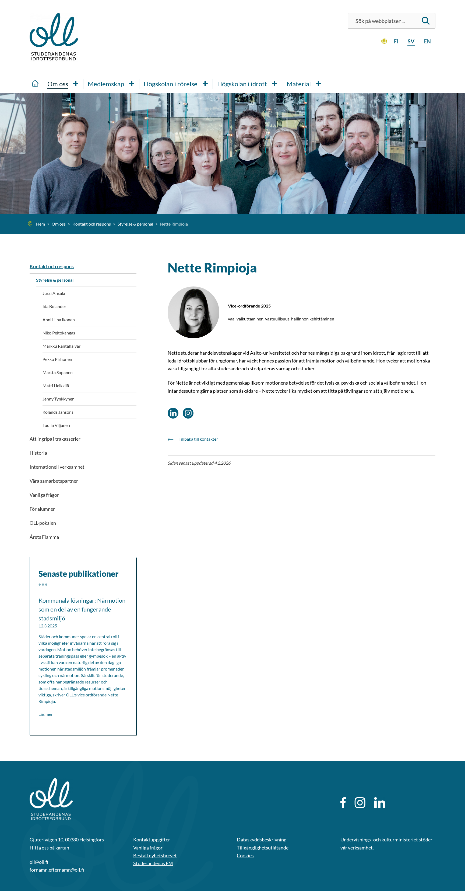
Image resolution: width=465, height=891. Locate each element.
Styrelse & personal (54, 279)
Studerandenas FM (153, 863)
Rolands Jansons (58, 412)
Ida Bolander (54, 306)
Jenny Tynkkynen (59, 398)
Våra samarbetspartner (54, 481)
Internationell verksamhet (57, 467)
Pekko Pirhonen (57, 359)
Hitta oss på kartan (49, 848)
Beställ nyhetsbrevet (155, 855)
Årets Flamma (44, 537)
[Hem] (35, 83)
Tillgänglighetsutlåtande (262, 848)
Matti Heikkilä (56, 385)
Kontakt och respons (52, 266)
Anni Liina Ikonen (59, 319)
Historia (38, 453)
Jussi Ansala (54, 293)
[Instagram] (359, 802)
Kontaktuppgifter (151, 839)
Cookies (245, 855)
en (427, 41)
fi (396, 41)
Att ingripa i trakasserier (55, 439)
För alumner (42, 509)
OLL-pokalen (43, 523)
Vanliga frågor (44, 495)
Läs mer (45, 714)
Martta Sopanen (58, 372)
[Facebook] (343, 802)
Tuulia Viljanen (56, 425)
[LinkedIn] (379, 802)
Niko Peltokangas (59, 332)
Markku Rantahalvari (62, 345)
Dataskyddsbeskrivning (261, 839)
